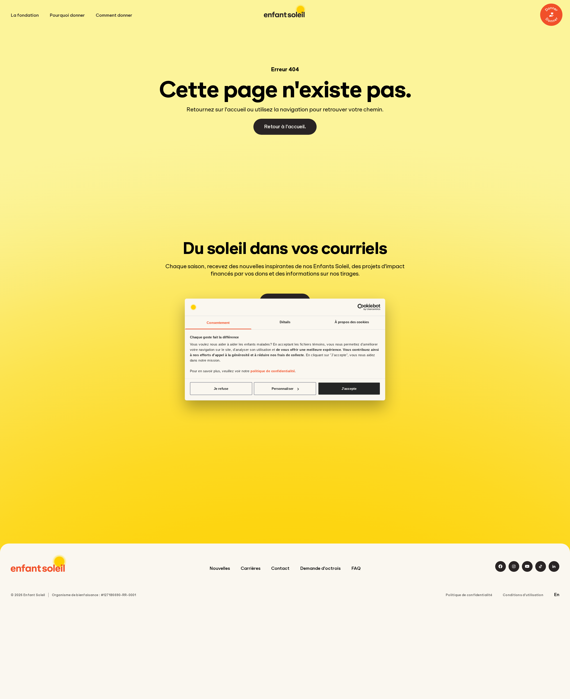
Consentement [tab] (218, 322)
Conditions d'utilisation (523, 595)
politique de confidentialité (272, 371)
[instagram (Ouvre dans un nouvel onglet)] (514, 566)
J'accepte (349, 388)
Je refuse (221, 388)
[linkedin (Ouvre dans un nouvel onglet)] (554, 566)
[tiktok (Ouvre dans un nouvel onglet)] (540, 566)
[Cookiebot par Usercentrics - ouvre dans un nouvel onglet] (360, 307)
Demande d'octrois (320, 568)
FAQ (356, 568)
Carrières (251, 568)
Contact (280, 568)
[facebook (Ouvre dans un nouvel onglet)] (500, 566)
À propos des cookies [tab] (352, 322)
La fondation (25, 15)
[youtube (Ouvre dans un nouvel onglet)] (527, 566)
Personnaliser (282, 388)
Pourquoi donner (67, 15)
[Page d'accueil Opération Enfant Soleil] (39, 563)
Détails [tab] (285, 322)
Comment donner (114, 15)
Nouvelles (220, 568)
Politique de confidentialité (469, 595)
